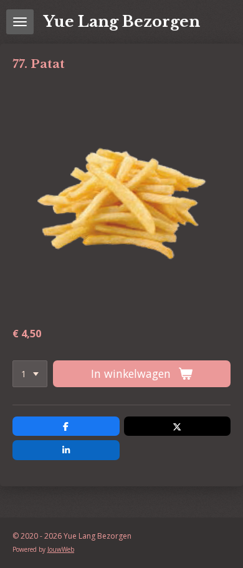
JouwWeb (60, 549)
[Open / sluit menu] (20, 21)
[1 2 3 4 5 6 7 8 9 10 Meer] (29, 374)
